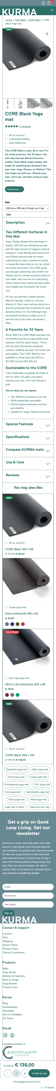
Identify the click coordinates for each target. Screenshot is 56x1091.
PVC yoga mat (42, 784)
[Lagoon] (17, 695)
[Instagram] (5, 1036)
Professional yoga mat (17, 784)
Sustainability (10, 1006)
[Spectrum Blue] (12, 624)
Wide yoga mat (38, 799)
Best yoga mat (40, 769)
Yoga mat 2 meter (14, 806)
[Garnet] (7, 695)
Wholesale (8, 1010)
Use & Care (15, 462)
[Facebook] (12, 1036)
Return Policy (10, 944)
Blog (5, 1003)
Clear (8, 214)
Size (7, 202)
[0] (49, 3)
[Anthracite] (7, 624)
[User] (43, 3)
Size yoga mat (13, 791)
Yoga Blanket (10, 983)
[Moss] (17, 624)
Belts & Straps (11, 979)
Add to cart (40, 1073)
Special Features (19, 424)
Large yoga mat (38, 776)
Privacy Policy (10, 948)
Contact (7, 933)
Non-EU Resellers (12, 1014)
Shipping (8, 941)
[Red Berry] (23, 624)
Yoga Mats (20, 20)
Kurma (9, 20)
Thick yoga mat (16, 799)
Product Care (10, 987)
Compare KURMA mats (25, 449)
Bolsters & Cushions (14, 975)
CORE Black (34, 20)
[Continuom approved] (19, 1052)
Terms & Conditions (13, 952)
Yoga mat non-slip (39, 806)
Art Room (8, 1018)
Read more (13, 189)
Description (15, 222)
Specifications (17, 437)
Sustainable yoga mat (37, 791)
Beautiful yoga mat (17, 769)
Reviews (12, 475)
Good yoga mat (16, 776)
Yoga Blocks (9, 972)
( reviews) (25, 126)
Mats (5, 968)
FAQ (5, 937)
